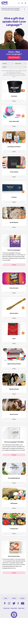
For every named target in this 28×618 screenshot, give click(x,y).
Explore (14, 265)
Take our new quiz (14, 57)
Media (14, 598)
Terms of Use (7, 608)
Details (14, 101)
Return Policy (21, 608)
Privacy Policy (14, 608)
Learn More (16, 10)
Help (6, 598)
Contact (22, 598)
